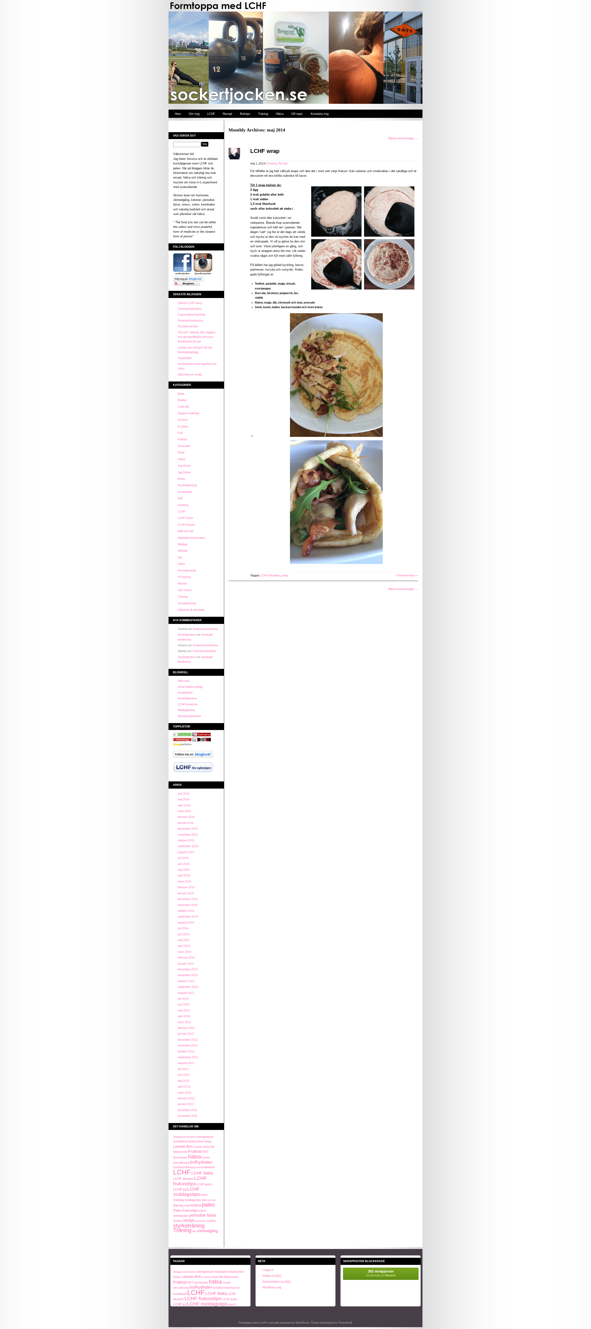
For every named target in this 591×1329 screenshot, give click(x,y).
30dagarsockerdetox (184, 1136)
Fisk (180, 433)
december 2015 (188, 828)
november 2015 (188, 834)
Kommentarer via (276, 1281)
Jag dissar (184, 465)
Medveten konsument (191, 537)
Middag (182, 544)
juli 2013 (183, 998)
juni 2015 (184, 864)
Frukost (182, 439)
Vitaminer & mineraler (191, 609)
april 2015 (184, 875)
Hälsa (279, 114)
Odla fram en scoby (190, 374)
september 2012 (188, 1057)
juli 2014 (183, 928)
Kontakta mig (320, 114)
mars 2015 (184, 881)
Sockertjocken (187, 634)
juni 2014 (184, 934)
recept (188, 1220)
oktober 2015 (186, 840)
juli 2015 (183, 858)
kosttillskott (208, 1167)
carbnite (179, 1146)
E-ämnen (198, 1146)
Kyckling (183, 505)
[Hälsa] (182, 735)
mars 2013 (184, 1022)
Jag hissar (184, 472)
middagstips (193, 1200)
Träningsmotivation (190, 308)
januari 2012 (186, 1104)
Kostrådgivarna (187, 698)
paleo (208, 1205)
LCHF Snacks (186, 524)
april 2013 (184, 1016)
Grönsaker (184, 446)
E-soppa (183, 426)
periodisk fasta (202, 1215)
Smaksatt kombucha (190, 320)
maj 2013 (184, 1010)
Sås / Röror (185, 590)
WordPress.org (271, 1287)
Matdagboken (186, 710)
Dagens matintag (188, 413)
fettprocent (180, 1151)
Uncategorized (187, 603)
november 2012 (188, 1045)
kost (198, 1167)
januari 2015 (186, 893)
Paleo (181, 564)
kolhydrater (201, 1162)
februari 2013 (186, 1028)
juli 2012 (183, 1069)
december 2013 (188, 969)
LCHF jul (179, 1189)
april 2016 (184, 805)
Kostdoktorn (185, 692)
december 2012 (188, 1039)
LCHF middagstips (186, 1191)
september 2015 (188, 846)
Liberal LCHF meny (190, 303)
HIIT (205, 1151)
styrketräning (189, 1225)
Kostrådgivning (187, 485)
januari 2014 (186, 963)
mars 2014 (184, 952)
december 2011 (187, 1110)
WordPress (302, 1322)
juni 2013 (184, 1004)
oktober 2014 (186, 910)
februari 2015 (186, 887)
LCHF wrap (265, 151)
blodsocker (195, 1141)
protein (177, 1220)
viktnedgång (207, 1230)
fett (212, 1146)
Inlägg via (271, 1275)
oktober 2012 (186, 1051)
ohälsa (195, 1205)
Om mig (194, 114)
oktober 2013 (186, 981)
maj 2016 (184, 799)
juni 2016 (184, 793)
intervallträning (181, 1162)
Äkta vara (184, 680)
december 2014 (188, 899)
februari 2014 (186, 957)
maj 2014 (184, 940)
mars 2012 (184, 1092)
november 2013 (188, 975)
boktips (208, 1141)
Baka (181, 393)
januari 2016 (186, 823)
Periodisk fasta (187, 570)
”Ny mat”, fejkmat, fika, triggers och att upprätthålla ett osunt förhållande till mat (196, 337)
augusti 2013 (186, 993)
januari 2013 (186, 1033)
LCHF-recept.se (188, 704)
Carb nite (183, 406)
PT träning (184, 577)
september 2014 (188, 916)
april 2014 (184, 946)
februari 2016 (186, 817)
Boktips (245, 114)
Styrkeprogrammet (189, 716)
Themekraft (345, 1322)
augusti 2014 (186, 922)
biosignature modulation (213, 1271)
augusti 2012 (186, 1063)
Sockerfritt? (185, 358)
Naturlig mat (181, 1205)
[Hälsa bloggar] (201, 735)
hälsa (194, 1157)
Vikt (194, 1231)
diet (189, 1146)
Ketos (181, 478)
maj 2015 (184, 869)
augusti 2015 (186, 852)
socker (211, 1220)
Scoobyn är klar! (188, 326)
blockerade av (381, 1273)
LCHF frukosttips (190, 1180)
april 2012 (184, 1086)
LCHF (211, 114)
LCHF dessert (183, 1178)
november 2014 (188, 905)
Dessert (182, 419)
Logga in (268, 1270)
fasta (206, 1146)
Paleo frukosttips (185, 1210)
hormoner (180, 1157)
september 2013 (188, 987)
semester (200, 1220)
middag (178, 1200)
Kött (180, 498)
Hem (178, 114)
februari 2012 (186, 1098)
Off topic (297, 114)
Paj (180, 557)
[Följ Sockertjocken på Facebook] (182, 274)
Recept (227, 114)
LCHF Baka (202, 1173)
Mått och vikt (185, 531)
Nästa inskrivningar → (403, 138)
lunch (204, 1195)
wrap (285, 575)
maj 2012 (184, 1080)
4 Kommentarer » (407, 575)
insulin (206, 1157)
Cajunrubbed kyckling (191, 314)
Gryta (181, 452)
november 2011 (187, 1115)
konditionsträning (184, 1167)
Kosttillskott (185, 492)
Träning (263, 114)
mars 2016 (184, 811)
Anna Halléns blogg (190, 686)
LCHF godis (204, 1184)
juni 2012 (184, 1074)
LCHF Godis (185, 518)
